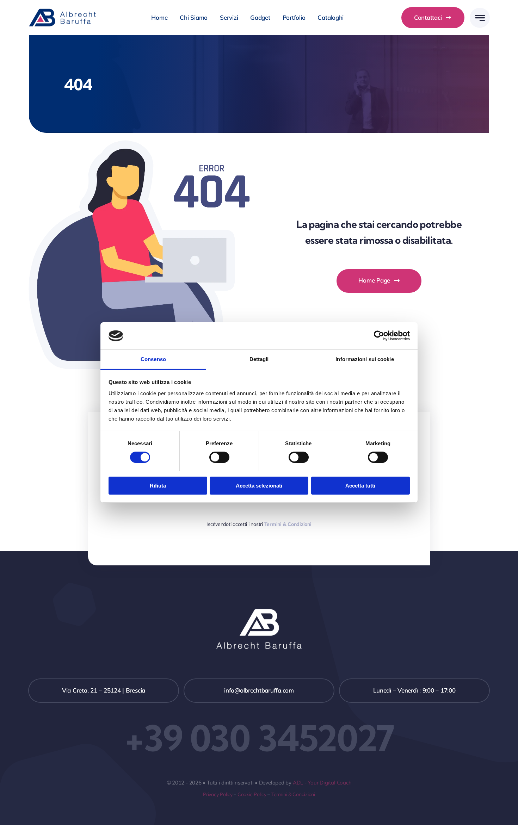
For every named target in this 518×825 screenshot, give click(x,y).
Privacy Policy (217, 794)
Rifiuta (158, 486)
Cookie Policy (252, 794)
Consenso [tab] (153, 359)
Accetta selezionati (259, 486)
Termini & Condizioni (293, 794)
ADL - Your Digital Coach (322, 782)
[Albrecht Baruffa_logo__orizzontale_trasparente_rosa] (63, 10)
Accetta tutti (360, 486)
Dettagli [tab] (259, 359)
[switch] (219, 457)
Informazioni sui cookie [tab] (364, 359)
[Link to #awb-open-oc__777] (480, 18)
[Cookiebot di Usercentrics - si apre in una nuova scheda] (379, 335)
